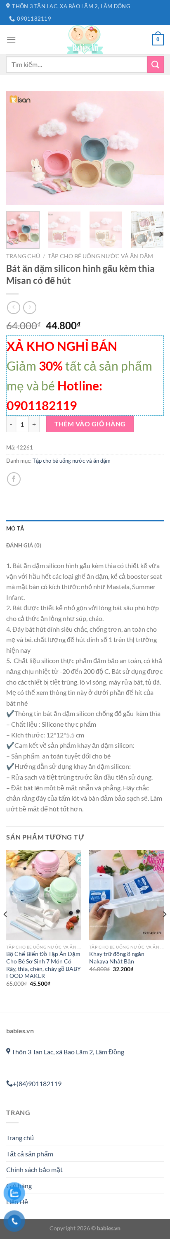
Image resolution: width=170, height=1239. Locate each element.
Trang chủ (23, 256)
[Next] (150, 148)
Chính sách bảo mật (34, 1169)
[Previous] (19, 148)
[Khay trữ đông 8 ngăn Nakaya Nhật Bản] (126, 895)
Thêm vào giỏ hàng (90, 424)
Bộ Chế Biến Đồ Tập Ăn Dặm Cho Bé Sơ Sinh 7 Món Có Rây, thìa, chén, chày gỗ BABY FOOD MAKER (43, 965)
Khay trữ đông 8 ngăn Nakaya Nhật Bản (116, 958)
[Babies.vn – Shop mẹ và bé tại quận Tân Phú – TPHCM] (85, 39)
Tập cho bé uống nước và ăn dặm (100, 256)
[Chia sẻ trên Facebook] (14, 479)
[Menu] (11, 39)
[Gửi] (155, 64)
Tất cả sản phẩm (29, 1154)
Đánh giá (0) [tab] (23, 545)
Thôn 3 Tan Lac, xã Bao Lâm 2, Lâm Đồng (67, 1052)
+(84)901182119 (37, 1083)
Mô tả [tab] (15, 528)
